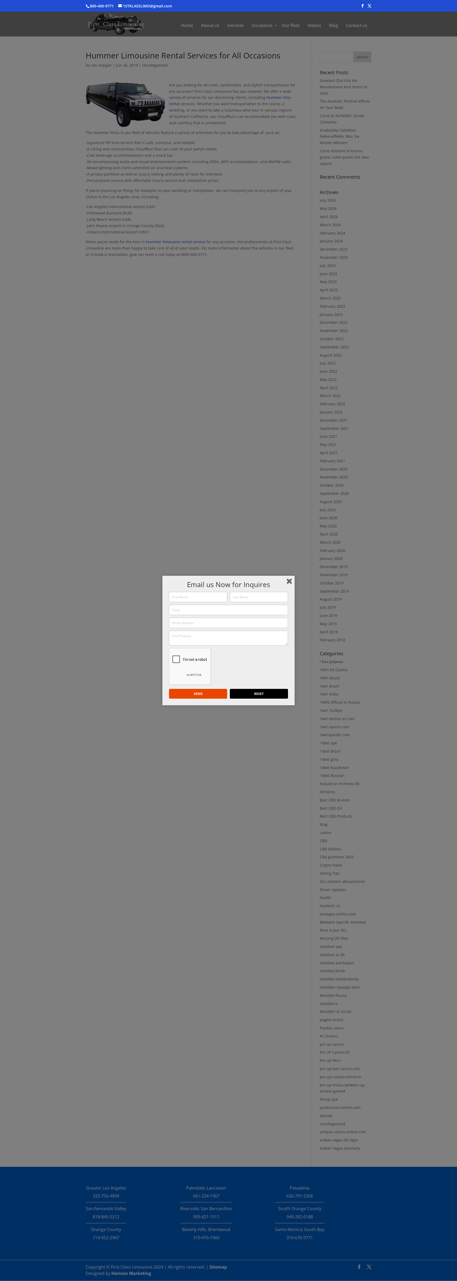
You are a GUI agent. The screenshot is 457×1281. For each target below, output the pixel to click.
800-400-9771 (102, 5)
